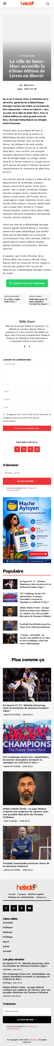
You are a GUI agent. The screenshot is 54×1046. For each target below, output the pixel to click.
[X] (30, 346)
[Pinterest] (30, 449)
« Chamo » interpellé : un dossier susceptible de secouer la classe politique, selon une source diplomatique (35, 639)
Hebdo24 (33, 1040)
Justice (6, 996)
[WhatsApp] (37, 449)
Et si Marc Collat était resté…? (12, 300)
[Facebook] (24, 346)
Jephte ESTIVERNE (11, 715)
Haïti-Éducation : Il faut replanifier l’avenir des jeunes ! (38, 301)
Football (7, 970)
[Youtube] (29, 908)
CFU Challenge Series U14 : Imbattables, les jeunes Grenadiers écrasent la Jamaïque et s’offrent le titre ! (34, 597)
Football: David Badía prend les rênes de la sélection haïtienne (35, 625)
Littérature (27, 56)
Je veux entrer (25, 481)
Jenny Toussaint (10, 821)
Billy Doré (29, 85)
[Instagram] (14, 908)
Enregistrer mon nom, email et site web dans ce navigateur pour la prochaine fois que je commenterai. (27, 417)
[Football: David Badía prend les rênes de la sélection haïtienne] (10, 626)
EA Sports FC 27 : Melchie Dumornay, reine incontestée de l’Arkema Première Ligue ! (35, 584)
